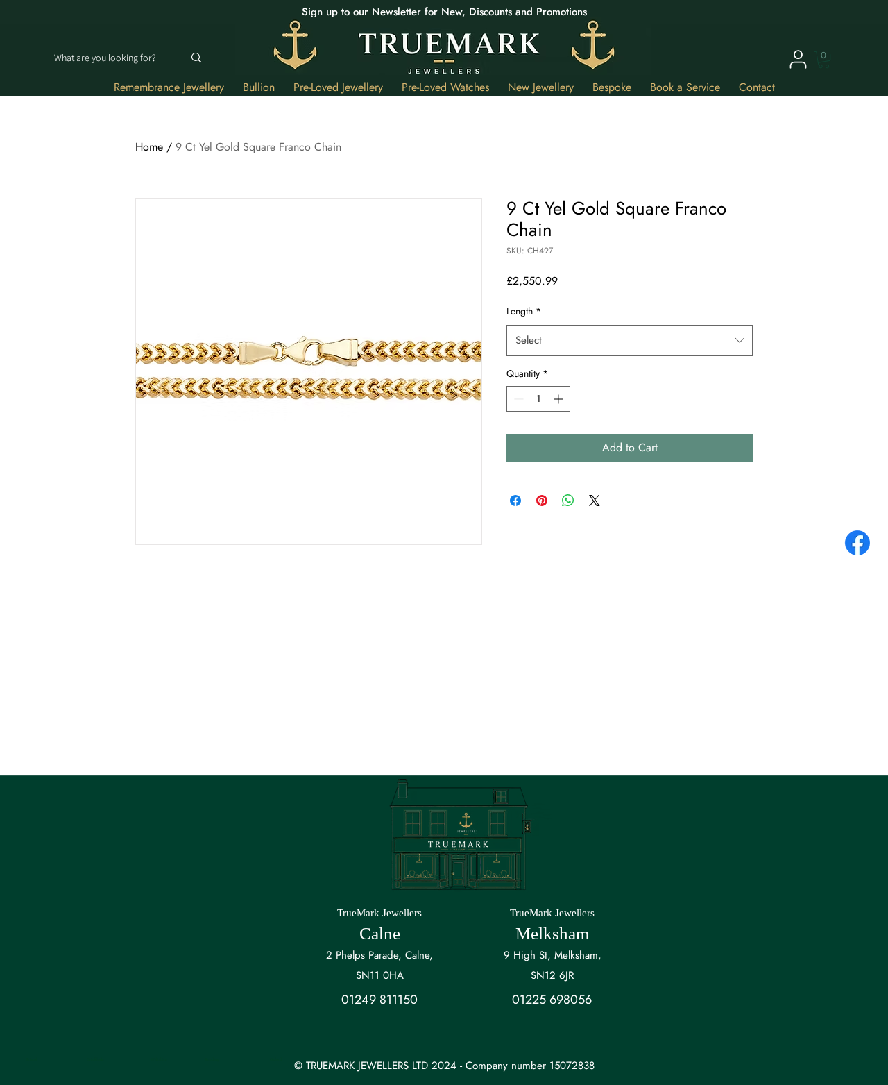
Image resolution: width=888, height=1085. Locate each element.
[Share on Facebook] (515, 500)
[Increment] (559, 399)
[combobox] (629, 340)
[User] (798, 59)
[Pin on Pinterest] (541, 500)
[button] (824, 59)
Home (149, 147)
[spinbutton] (538, 399)
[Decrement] (517, 399)
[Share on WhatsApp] (568, 500)
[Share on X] (594, 500)
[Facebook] (857, 543)
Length (523, 311)
